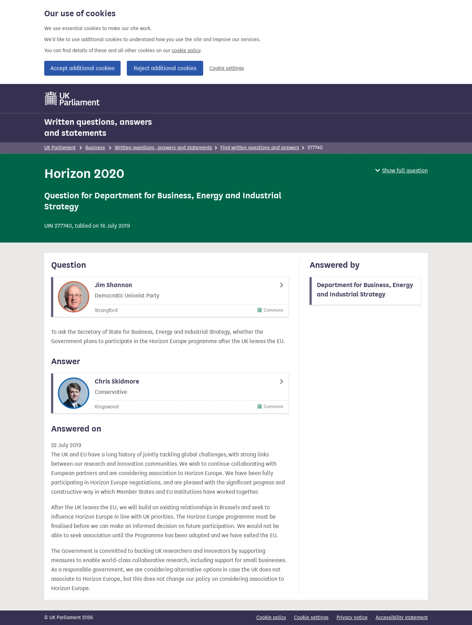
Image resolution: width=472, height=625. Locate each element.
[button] (401, 170)
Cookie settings (226, 68)
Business (95, 148)
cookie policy (186, 51)
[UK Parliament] (72, 98)
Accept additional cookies (82, 68)
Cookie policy (271, 618)
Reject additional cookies (165, 68)
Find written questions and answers (259, 148)
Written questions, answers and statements (98, 127)
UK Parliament (60, 148)
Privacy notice (352, 618)
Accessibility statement (402, 618)
